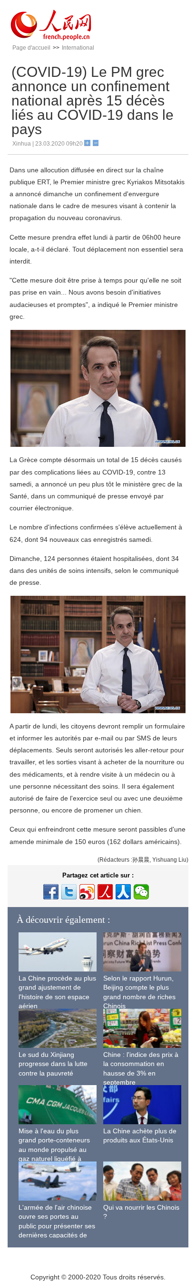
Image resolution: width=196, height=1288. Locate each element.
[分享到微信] (141, 891)
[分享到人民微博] (105, 891)
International (78, 47)
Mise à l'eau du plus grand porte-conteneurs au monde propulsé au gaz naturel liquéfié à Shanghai (54, 1149)
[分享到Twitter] (69, 891)
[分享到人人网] (123, 891)
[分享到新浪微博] (87, 891)
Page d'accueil (31, 47)
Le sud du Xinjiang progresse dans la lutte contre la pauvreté (53, 1064)
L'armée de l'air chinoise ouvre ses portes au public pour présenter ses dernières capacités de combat (57, 1226)
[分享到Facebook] (51, 891)
